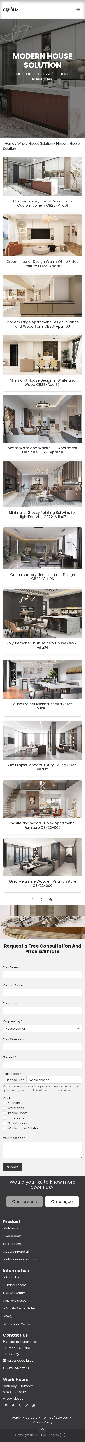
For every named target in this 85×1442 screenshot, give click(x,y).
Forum (17, 1417)
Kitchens (14, 1102)
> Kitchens (10, 1228)
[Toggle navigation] (78, 9)
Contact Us (15, 1335)
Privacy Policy (42, 1422)
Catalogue (62, 1201)
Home (9, 143)
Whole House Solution (35, 143)
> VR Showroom (14, 1292)
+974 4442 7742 (17, 1368)
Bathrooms (16, 1118)
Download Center (18, 1324)
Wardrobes (16, 1108)
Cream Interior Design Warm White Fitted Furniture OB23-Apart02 (42, 263)
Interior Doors (17, 1113)
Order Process (15, 1285)
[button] (42, 1429)
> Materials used (15, 1300)
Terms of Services (55, 1417)
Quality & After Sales (20, 1308)
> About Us (11, 1277)
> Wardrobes (12, 1236)
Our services (24, 1201)
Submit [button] (12, 1167)
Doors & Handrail (17, 1251)
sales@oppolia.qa (19, 1360)
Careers (31, 1417)
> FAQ (7, 1316)
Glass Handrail (18, 1123)
